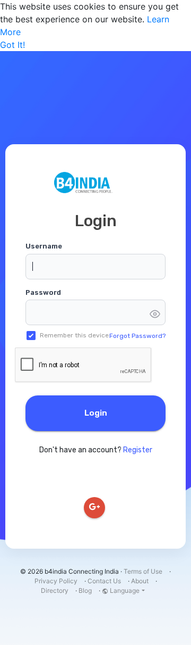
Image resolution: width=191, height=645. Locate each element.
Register (137, 449)
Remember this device (74, 335)
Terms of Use (143, 571)
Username (43, 246)
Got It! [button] (12, 44)
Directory (54, 590)
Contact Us (104, 581)
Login (95, 413)
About (140, 581)
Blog (85, 590)
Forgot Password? (137, 336)
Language (124, 590)
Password (43, 292)
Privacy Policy (55, 581)
